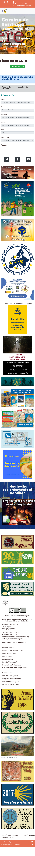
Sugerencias (7, 673)
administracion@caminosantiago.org (15, 637)
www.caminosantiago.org (21, 616)
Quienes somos (8, 647)
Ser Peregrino (7, 659)
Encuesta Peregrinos (10, 676)
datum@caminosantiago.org (12, 639)
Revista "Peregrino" (9, 662)
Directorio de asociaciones (12, 650)
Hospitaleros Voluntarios (11, 665)
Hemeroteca (7, 656)
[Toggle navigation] (31, 11)
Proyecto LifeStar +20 (10, 684)
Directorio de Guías (17, 67)
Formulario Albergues (10, 681)
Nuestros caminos (9, 653)
